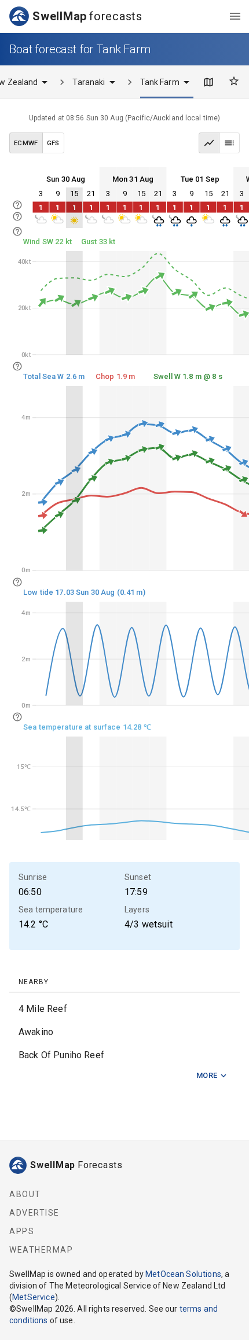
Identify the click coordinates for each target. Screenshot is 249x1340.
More (207, 1075)
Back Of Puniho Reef (61, 1055)
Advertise (34, 1212)
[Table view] (229, 142)
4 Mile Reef (43, 1008)
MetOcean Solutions (183, 1274)
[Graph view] (209, 142)
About (25, 1194)
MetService (33, 1297)
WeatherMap (41, 1249)
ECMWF (26, 143)
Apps (21, 1231)
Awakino (36, 1031)
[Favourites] (234, 81)
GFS (53, 143)
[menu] (235, 16)
